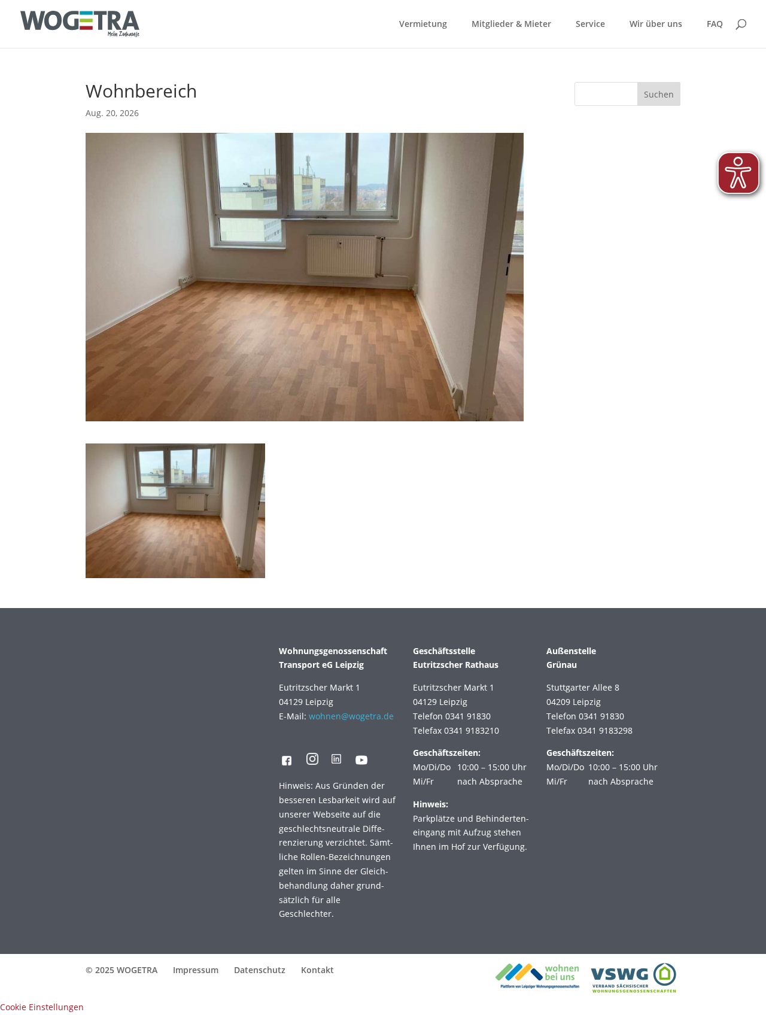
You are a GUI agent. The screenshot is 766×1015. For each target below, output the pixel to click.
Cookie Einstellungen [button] (42, 1007)
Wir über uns (656, 24)
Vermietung (423, 24)
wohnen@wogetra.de (351, 716)
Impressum (195, 970)
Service (590, 24)
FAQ (715, 24)
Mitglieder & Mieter (511, 24)
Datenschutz (259, 970)
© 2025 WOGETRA (121, 970)
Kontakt (317, 970)
